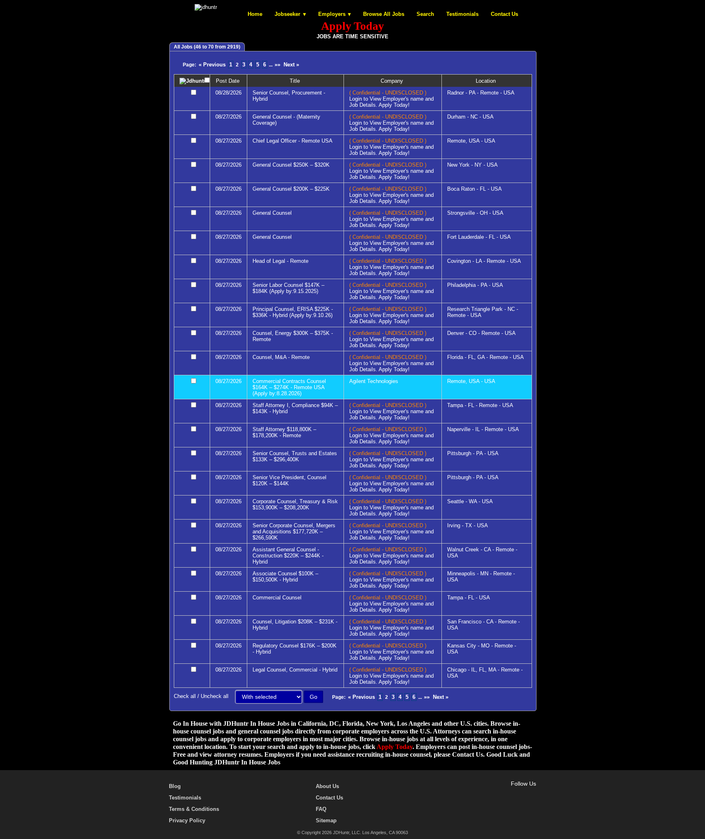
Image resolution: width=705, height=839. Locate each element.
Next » (291, 65)
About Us (327, 786)
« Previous (212, 65)
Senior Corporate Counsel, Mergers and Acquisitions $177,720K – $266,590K (294, 531)
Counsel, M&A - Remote (281, 357)
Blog (175, 786)
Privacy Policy (187, 820)
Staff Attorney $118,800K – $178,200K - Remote (284, 432)
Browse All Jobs (383, 14)
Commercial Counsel (277, 598)
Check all (185, 696)
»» (277, 65)
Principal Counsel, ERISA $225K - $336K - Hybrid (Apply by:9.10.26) (293, 312)
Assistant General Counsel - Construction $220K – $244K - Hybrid (288, 555)
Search (425, 14)
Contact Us (504, 14)
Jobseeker (287, 14)
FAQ (321, 809)
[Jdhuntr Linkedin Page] (520, 793)
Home (255, 14)
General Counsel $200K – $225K (291, 189)
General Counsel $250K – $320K (291, 165)
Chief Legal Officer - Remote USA (293, 141)
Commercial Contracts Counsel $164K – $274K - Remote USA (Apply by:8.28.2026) (289, 387)
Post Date (228, 81)
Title (296, 81)
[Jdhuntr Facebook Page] (496, 793)
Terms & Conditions (194, 809)
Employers (332, 14)
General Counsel (272, 213)
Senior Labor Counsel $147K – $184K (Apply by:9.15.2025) (288, 288)
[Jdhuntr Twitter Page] (508, 793)
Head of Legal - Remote (280, 261)
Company (393, 81)
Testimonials (462, 14)
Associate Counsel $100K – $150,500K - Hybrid (285, 576)
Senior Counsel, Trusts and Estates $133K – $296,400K (295, 456)
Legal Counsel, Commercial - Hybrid (295, 670)
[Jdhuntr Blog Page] (532, 793)
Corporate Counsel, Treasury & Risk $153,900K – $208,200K (295, 504)
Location (486, 81)
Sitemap (326, 820)
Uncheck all (214, 696)
